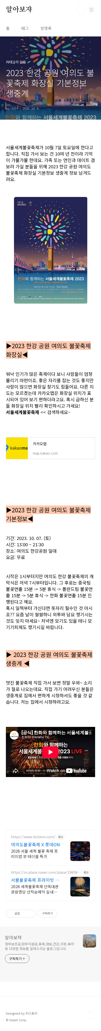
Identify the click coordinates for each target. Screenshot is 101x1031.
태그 (25, 28)
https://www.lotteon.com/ (33, 837)
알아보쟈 (19, 9)
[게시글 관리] (30, 913)
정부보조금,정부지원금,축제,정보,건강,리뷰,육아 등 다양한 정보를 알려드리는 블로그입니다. (39, 946)
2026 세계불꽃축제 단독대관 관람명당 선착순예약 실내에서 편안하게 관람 (35, 888)
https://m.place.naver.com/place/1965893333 (45, 872)
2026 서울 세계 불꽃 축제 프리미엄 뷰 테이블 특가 (34, 853)
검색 (80, 9)
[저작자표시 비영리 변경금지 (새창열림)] (63, 914)
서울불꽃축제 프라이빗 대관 (35, 880)
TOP (91, 1015)
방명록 (45, 28)
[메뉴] (91, 9)
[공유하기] (24, 913)
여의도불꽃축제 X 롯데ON (35, 844)
